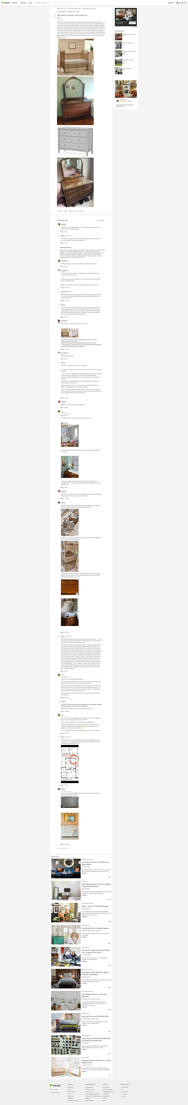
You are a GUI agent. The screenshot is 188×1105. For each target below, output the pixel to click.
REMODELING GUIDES (87, 991)
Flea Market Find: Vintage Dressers (95, 928)
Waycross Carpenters (71, 255)
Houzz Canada (106, 1087)
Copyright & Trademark (73, 1100)
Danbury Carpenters (91, 255)
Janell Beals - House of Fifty (90, 1019)
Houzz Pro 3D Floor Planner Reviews (93, 1096)
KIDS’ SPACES (85, 1057)
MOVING (84, 881)
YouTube (125, 1094)
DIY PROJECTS (85, 1013)
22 (110, 943)
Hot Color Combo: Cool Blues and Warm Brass (95, 863)
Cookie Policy (71, 1096)
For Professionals (89, 1087)
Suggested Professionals (108, 1091)
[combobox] (57, 2)
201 (110, 1053)
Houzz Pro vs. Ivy (89, 1091)
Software (23, 3)
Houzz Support (106, 1096)
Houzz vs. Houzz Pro (90, 1089)
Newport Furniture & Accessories (84, 254)
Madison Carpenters (81, 255)
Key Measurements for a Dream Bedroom (94, 995)
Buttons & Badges (89, 1100)
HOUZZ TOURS (85, 947)
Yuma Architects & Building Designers (74, 253)
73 (110, 1009)
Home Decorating (61, 11)
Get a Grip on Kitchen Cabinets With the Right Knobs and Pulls (96, 1039)
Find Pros (14, 3)
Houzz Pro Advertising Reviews (92, 1094)
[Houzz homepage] (5, 2)
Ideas (30, 3)
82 (110, 987)
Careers (69, 1089)
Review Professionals (108, 1089)
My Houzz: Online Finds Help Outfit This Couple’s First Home (96, 951)
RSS (124, 1096)
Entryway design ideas (128, 42)
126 (110, 899)
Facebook (125, 1092)
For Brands (87, 1098)
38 (110, 965)
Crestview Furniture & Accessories (88, 250)
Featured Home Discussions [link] (74, 8)
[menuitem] (15, 3)
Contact (105, 1098)
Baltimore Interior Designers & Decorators (69, 250)
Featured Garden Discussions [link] (89, 8)
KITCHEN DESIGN (86, 1035)
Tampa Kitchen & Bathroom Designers (92, 253)
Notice (73, 1091)
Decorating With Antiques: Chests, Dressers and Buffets (95, 973)
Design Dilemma (70, 11)
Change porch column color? (128, 60)
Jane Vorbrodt (87, 955)
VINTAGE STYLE (85, 925)
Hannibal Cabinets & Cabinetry (77, 257)
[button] (100, 220)
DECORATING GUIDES (87, 859)
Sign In (104, 1100)
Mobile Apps (70, 1098)
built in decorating (127, 68)
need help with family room (129, 34)
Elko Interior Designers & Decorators (75, 251)
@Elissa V (63, 404)
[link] (128, 101)
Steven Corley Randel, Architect (91, 999)
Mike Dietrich (86, 977)
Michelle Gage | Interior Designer (92, 930)
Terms (69, 1094)
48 (110, 921)
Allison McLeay (87, 1065)
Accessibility (106, 1094)
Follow (82, 211)
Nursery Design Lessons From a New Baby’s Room (96, 1061)
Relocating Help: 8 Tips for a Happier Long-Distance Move (96, 885)
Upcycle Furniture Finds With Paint (95, 1016)
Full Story (84, 873)
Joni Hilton (86, 1043)
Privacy (69, 1091)
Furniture (77, 11)
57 (110, 877)
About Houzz (71, 1087)
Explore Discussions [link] (61, 8)
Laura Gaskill (86, 867)
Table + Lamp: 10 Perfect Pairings (95, 906)
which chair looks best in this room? (129, 52)
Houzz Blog (125, 1087)
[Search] (36, 2)
